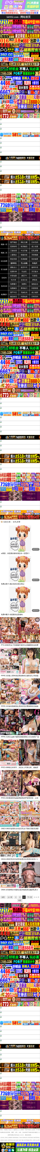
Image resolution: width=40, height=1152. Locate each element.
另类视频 (34, 255)
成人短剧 (34, 292)
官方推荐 (4, 269)
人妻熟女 (13, 255)
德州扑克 (34, 267)
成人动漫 (34, 246)
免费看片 (13, 284)
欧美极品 (24, 246)
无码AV (4, 278)
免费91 (24, 284)
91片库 (13, 280)
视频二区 (4, 253)
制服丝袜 (24, 255)
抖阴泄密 (34, 288)
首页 (3, 897)
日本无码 (34, 242)
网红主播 (24, 242)
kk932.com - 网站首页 (19, 16)
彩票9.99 (13, 271)
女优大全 (24, 280)
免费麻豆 (13, 288)
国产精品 (13, 242)
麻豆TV (24, 276)
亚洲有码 (13, 246)
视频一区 (4, 244)
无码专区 (4, 286)
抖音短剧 (13, 276)
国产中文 (13, 292)
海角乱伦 (34, 284)
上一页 (10, 897)
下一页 (29, 897)
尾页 (19, 900)
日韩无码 (34, 296)
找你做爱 (34, 259)
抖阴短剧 (24, 296)
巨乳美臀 (34, 251)
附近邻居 (13, 259)
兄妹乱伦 (24, 292)
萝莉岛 (34, 280)
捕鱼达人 (13, 267)
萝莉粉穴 (24, 288)
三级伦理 (13, 251)
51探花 (34, 276)
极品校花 (13, 296)
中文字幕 (24, 251)
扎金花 (24, 271)
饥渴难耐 (24, 259)
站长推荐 (4, 261)
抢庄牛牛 (24, 267)
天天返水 (34, 271)
